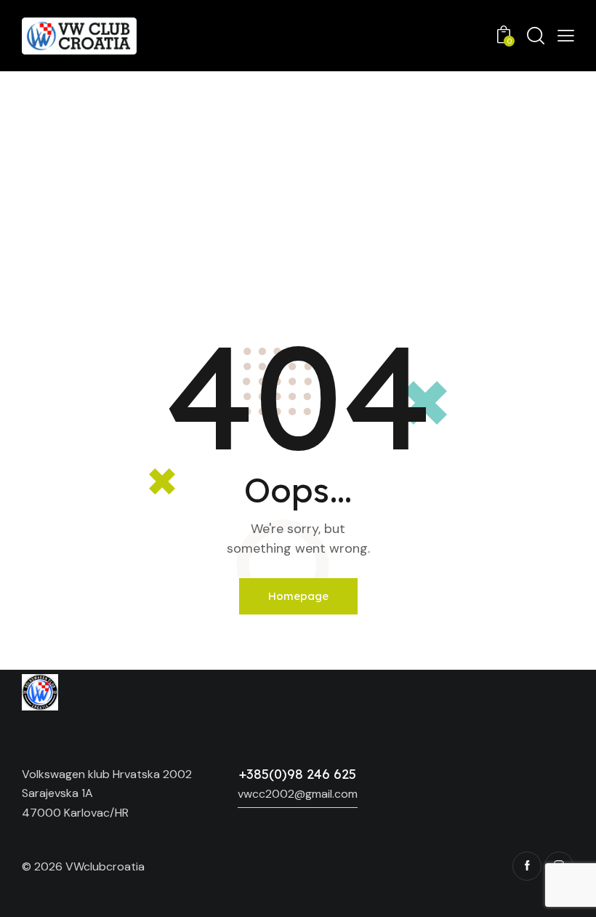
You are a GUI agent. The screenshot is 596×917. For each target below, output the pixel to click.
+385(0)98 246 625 (297, 774)
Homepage (298, 596)
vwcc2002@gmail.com (298, 793)
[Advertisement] (298, 180)
